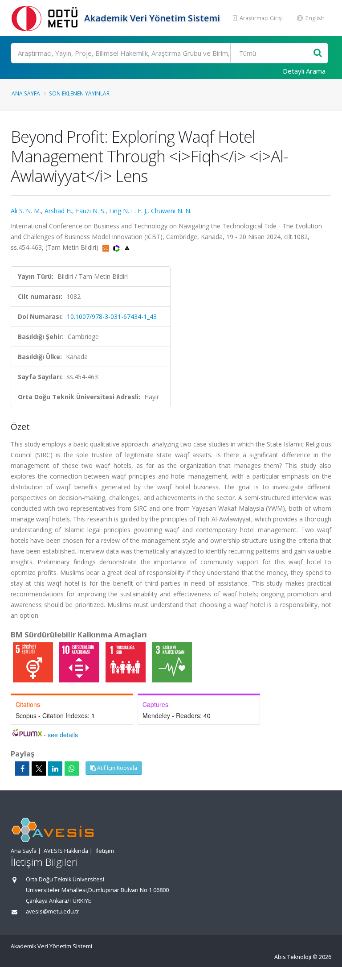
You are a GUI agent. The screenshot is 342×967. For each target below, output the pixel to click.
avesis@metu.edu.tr (52, 911)
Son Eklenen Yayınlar (79, 93)
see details (63, 734)
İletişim (104, 851)
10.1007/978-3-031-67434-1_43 (112, 316)
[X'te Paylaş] (39, 768)
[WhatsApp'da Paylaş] (72, 768)
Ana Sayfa (26, 93)
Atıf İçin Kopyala (116, 768)
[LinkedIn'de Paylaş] (55, 768)
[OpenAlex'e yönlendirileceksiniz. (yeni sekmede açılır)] (127, 247)
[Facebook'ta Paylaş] (22, 768)
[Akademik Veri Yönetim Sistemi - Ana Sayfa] (46, 18)
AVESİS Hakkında (66, 851)
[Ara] (318, 53)
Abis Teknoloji (292, 957)
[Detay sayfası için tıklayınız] (34, 661)
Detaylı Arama (304, 70)
